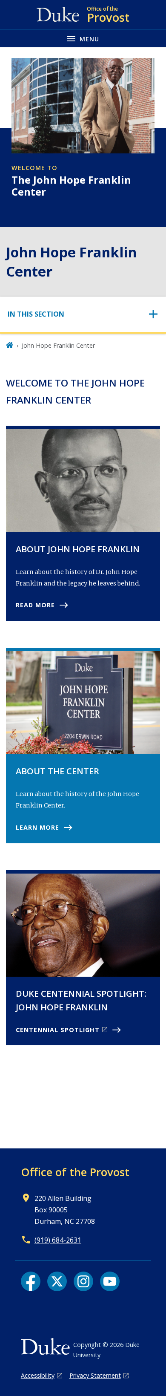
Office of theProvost (75, 1172)
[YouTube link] (110, 1281)
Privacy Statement (95, 1375)
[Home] (9, 345)
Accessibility (37, 1375)
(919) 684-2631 (57, 1240)
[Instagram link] (83, 1281)
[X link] (57, 1281)
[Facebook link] (30, 1281)
